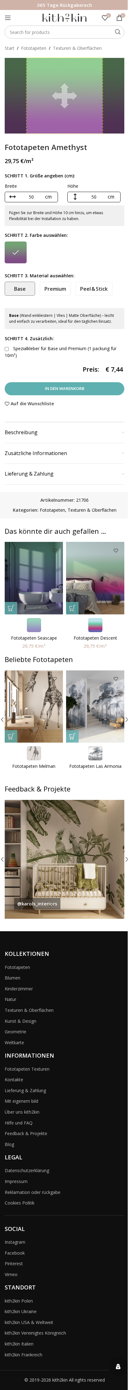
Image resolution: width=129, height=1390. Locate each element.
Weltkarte (14, 1042)
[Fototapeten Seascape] (34, 578)
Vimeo (11, 1274)
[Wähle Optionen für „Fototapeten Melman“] (11, 736)
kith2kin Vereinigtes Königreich (35, 1333)
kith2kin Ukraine (21, 1311)
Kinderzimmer (19, 989)
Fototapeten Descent (95, 638)
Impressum (16, 1181)
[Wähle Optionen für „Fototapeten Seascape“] (11, 608)
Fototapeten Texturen (27, 1069)
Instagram (15, 1242)
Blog (9, 1144)
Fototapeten (33, 48)
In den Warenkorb (64, 388)
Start (9, 48)
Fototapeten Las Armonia (95, 766)
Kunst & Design (20, 1021)
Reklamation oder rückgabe (32, 1192)
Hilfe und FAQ (19, 1123)
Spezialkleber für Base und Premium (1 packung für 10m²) (60, 351)
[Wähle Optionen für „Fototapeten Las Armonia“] (72, 736)
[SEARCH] (117, 32)
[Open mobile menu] (8, 18)
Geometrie (15, 1032)
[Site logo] (64, 17)
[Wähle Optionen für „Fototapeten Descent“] (72, 608)
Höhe (72, 186)
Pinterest (14, 1263)
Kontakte (14, 1079)
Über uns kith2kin (22, 1112)
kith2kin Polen (19, 1301)
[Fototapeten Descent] (95, 578)
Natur (10, 999)
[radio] (16, 252)
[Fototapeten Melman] (34, 706)
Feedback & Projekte (26, 1133)
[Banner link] (64, 859)
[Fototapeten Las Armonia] (95, 706)
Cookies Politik (19, 1203)
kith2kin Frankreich (23, 1355)
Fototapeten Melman (33, 766)
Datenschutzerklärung (27, 1170)
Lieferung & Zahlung (25, 1090)
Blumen (12, 978)
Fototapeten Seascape (34, 638)
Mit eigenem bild (21, 1101)
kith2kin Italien (19, 1344)
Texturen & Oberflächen (77, 48)
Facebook (15, 1253)
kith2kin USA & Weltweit (29, 1322)
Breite (11, 186)
